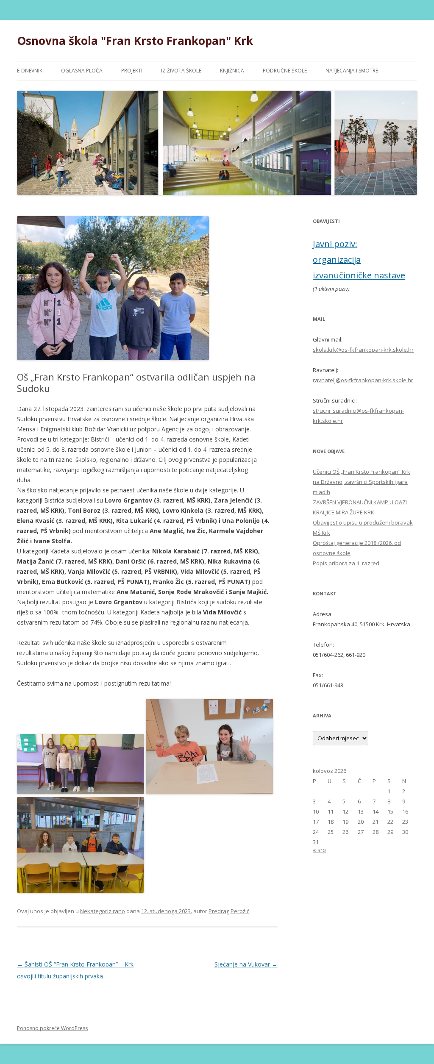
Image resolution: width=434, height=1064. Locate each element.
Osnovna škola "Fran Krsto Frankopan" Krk (135, 40)
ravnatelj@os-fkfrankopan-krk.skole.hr (363, 380)
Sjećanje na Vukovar (246, 964)
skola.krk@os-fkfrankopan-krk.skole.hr (363, 349)
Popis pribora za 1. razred (346, 563)
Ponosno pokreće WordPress (52, 1028)
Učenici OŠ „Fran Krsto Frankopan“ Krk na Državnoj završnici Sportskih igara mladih (361, 482)
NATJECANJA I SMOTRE (352, 70)
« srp (319, 850)
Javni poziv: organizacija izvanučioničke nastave (359, 259)
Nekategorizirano (102, 911)
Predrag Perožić (229, 911)
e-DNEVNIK (29, 70)
